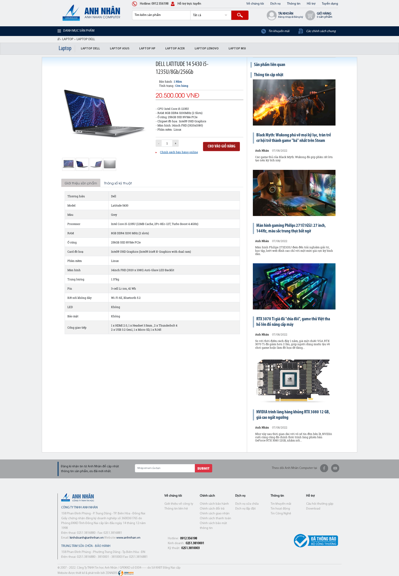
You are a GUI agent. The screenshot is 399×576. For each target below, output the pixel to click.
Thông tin (293, 4)
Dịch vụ (275, 4)
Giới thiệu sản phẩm (81, 183)
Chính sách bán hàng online (179, 152)
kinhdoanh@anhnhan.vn (87, 538)
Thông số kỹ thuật (118, 183)
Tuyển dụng (330, 4)
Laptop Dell (90, 48)
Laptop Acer (175, 48)
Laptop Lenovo (207, 48)
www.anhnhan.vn (128, 538)
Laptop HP (147, 48)
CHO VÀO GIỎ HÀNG (221, 146)
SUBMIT (203, 468)
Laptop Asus (119, 48)
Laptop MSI (237, 48)
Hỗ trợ (311, 4)
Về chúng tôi (255, 4)
